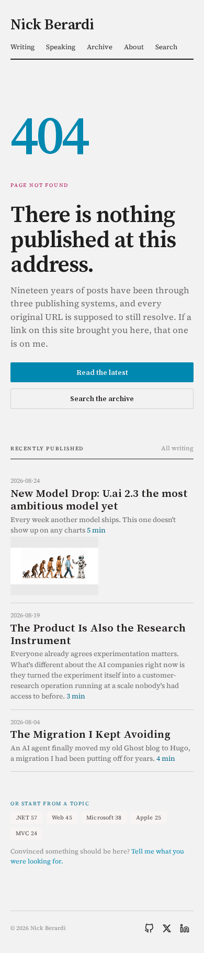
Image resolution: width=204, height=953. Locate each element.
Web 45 (62, 818)
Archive (99, 46)
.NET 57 (27, 818)
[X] (167, 928)
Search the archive (102, 398)
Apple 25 (149, 818)
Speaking (60, 46)
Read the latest (102, 372)
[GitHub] (149, 928)
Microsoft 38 (104, 818)
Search (166, 46)
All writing (177, 448)
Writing (22, 46)
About (134, 46)
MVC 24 (26, 833)
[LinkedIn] (185, 928)
